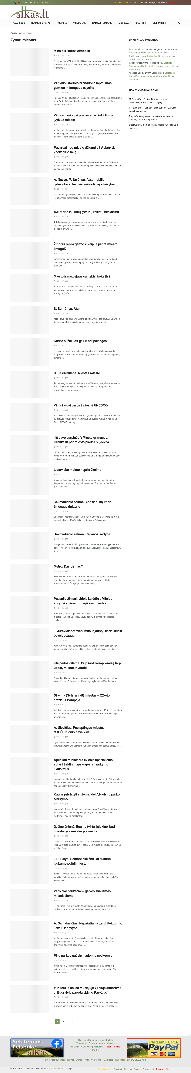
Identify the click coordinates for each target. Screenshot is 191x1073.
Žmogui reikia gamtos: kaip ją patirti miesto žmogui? (85, 246)
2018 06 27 (59, 704)
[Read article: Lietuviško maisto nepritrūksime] (29, 481)
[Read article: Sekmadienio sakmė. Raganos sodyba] (29, 545)
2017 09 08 (59, 803)
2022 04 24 (59, 345)
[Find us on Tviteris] (15, 2)
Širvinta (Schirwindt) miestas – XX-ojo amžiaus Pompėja (82, 697)
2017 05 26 (59, 868)
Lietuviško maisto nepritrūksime (77, 469)
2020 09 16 (59, 446)
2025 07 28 (59, 124)
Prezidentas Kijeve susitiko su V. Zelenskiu (149, 52)
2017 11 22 (59, 773)
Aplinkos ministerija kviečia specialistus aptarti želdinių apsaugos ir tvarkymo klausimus (83, 764)
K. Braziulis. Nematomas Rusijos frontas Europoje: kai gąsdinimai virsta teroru (154, 66)
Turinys (152, 2)
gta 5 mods (120, 1059)
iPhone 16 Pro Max (93, 1059)
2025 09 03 (59, 92)
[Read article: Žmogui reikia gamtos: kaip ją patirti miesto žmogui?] (29, 255)
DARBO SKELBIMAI (136, 1059)
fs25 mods (60, 1059)
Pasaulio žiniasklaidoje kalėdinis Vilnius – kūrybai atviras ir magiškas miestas (84, 600)
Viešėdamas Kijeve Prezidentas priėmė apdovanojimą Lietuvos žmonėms (153, 76)
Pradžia (13, 32)
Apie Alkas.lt (162, 2)
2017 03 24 (59, 900)
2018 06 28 (59, 672)
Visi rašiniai (160, 22)
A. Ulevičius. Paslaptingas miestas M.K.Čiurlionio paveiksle (79, 729)
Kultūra (62, 22)
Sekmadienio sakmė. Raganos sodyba (82, 534)
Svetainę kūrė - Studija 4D (63, 1068)
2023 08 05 (59, 216)
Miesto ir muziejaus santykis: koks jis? (82, 276)
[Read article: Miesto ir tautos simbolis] (29, 62)
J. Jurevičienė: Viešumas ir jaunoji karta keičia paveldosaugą (88, 633)
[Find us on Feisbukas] (11, 2)
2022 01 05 (59, 377)
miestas (29, 32)
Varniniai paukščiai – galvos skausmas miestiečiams (82, 893)
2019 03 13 (59, 571)
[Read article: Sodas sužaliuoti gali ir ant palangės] (29, 352)
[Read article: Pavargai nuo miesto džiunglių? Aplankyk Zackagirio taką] (29, 159)
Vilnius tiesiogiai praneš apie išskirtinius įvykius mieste (83, 117)
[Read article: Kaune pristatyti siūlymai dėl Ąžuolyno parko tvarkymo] (29, 806)
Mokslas (124, 22)
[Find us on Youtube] (19, 2)
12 (68, 932)
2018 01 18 (59, 736)
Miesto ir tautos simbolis (72, 50)
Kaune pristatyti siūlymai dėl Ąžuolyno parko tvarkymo (87, 796)
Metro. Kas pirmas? (68, 566)
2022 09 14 (59, 313)
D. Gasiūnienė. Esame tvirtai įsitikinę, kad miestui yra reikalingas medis (84, 828)
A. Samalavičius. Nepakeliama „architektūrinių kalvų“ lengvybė (88, 925)
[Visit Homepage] (29, 12)
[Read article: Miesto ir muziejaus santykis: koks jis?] (29, 288)
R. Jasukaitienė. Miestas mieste (77, 373)
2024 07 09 (59, 156)
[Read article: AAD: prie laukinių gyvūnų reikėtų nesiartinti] (29, 223)
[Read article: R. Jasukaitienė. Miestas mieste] (29, 384)
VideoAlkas (86, 1046)
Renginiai (134, 2)
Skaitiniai (141, 22)
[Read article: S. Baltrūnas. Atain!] (29, 320)
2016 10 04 (59, 997)
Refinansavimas (74, 1059)
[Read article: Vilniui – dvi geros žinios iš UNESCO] (29, 417)
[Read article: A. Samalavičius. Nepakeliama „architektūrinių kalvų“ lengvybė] (29, 935)
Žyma (21, 32)
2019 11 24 (59, 511)
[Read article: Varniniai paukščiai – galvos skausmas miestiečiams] (29, 902)
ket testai (49, 1059)
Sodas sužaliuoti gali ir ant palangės (80, 340)
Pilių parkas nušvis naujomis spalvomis (83, 955)
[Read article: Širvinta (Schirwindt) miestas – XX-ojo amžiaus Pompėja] (29, 707)
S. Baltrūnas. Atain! (68, 308)
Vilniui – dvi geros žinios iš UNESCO (81, 405)
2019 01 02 (59, 608)
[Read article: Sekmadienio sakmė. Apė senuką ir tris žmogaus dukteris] (29, 513)
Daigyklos (108, 1059)
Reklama (143, 2)
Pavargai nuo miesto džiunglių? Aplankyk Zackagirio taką (84, 149)
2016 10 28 (59, 960)
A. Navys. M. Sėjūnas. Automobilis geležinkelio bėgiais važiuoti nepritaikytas (84, 181)
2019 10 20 (59, 539)
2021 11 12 (59, 410)
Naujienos (19, 22)
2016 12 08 (59, 932)
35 (68, 55)
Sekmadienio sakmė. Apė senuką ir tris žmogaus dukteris (82, 504)
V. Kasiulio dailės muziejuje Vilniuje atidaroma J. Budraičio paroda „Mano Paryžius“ (87, 990)
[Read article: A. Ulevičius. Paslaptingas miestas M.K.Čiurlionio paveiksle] (29, 739)
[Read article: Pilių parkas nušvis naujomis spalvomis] (29, 967)
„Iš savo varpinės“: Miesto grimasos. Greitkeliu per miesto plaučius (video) (81, 439)
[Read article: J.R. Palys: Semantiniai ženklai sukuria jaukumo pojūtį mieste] (29, 870)
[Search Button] (179, 23)
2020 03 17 (59, 474)
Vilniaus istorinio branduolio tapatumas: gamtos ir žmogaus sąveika (83, 85)
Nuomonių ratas (40, 22)
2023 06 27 (59, 281)
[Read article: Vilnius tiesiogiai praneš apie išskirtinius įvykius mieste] (29, 127)
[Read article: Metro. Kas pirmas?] (29, 578)
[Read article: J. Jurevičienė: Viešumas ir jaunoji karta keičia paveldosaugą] (29, 642)
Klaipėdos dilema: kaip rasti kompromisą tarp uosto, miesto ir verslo (87, 665)
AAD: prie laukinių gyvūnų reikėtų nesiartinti (86, 211)
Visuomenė (79, 22)
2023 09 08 (59, 189)
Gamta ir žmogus (102, 22)
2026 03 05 (59, 55)
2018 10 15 (59, 640)
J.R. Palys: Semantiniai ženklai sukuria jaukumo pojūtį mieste (82, 861)
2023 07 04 (59, 253)
